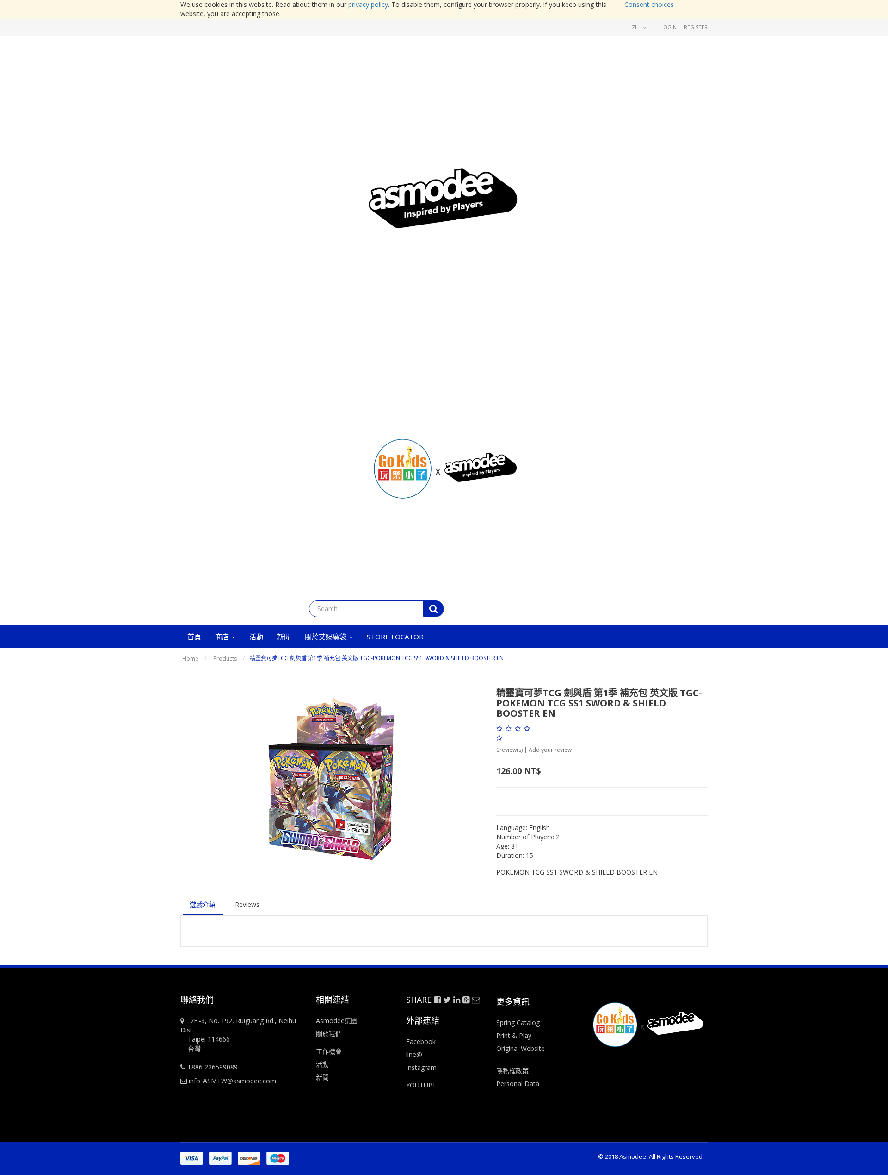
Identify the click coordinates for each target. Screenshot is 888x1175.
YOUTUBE (421, 1085)
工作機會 (329, 1051)
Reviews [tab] (247, 904)
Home (190, 658)
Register (696, 27)
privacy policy (368, 4)
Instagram (421, 1067)
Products (225, 658)
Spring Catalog (518, 1022)
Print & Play (513, 1035)
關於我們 (329, 1033)
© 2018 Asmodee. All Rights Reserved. (651, 1156)
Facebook (421, 1041)
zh (636, 27)
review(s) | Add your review (534, 750)
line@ (414, 1054)
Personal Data (517, 1083)
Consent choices (649, 4)
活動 (323, 1064)
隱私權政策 (512, 1070)
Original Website (520, 1048)
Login (668, 27)
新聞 (322, 1077)
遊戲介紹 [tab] (203, 904)
